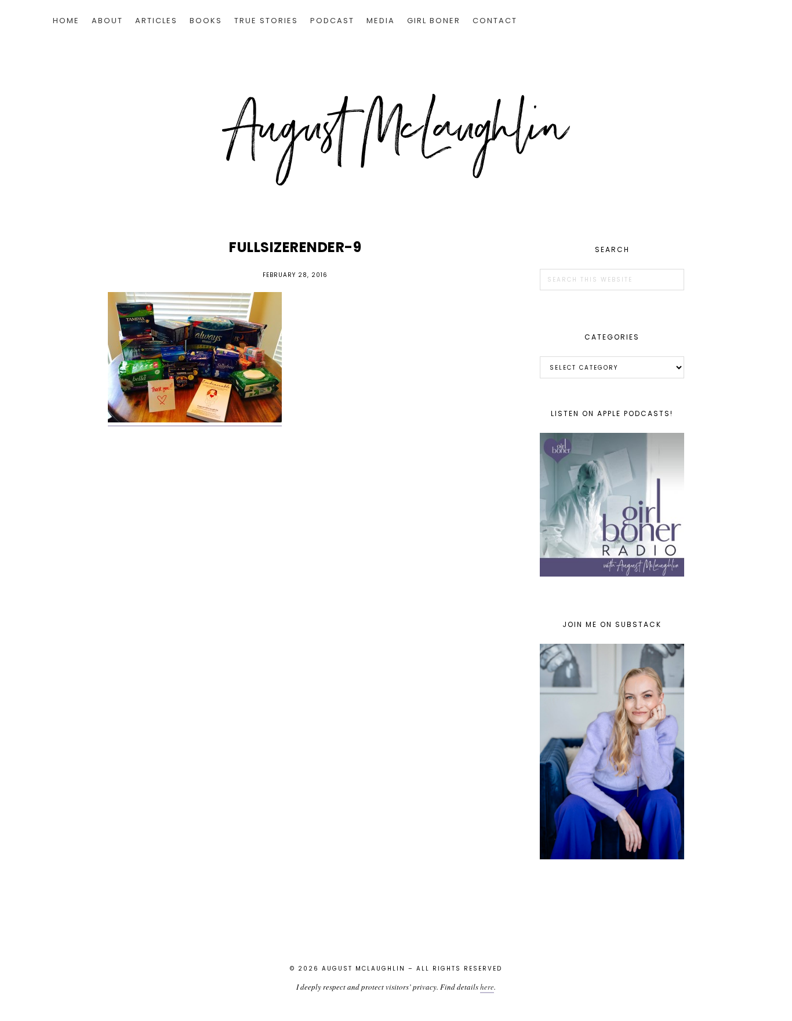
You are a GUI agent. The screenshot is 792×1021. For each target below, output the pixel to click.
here (487, 987)
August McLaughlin (396, 139)
